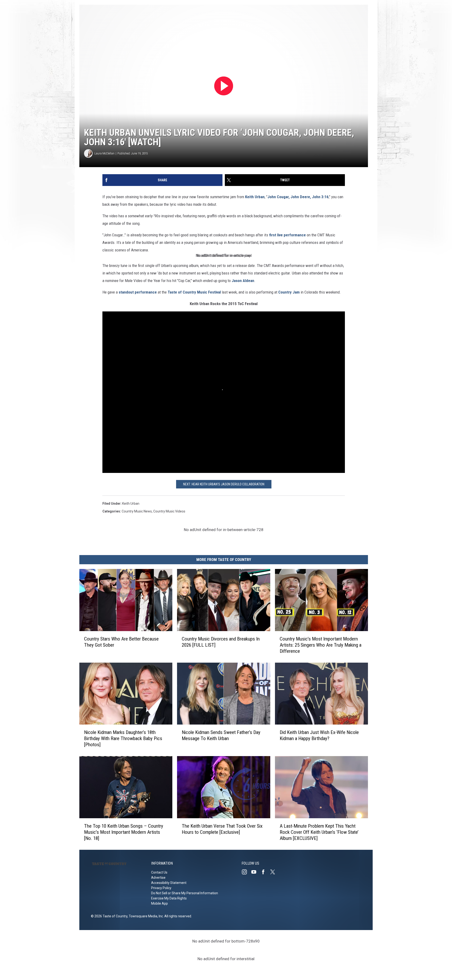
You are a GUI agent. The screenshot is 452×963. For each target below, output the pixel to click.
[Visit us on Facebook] (265, 872)
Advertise (158, 877)
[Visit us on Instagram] (246, 872)
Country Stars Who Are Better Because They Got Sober (121, 642)
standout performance (138, 292)
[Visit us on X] (274, 872)
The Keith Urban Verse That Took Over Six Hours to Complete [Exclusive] (222, 829)
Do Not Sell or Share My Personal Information (184, 893)
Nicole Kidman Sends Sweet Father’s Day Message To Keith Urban (221, 735)
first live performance (287, 235)
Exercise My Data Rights (169, 898)
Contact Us (159, 872)
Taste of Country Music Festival (194, 292)
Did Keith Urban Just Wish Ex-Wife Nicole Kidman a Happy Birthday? (319, 735)
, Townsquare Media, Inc (145, 916)
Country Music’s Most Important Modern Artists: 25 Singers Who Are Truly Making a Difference (320, 645)
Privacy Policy (161, 888)
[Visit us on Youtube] (255, 872)
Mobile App (159, 903)
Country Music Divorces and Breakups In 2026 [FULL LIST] (221, 642)
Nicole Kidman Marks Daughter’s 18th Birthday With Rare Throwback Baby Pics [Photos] (123, 738)
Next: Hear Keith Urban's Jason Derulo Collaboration (223, 484)
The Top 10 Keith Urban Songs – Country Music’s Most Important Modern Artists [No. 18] (123, 832)
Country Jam (289, 292)
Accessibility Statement (168, 883)
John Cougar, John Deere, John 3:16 (298, 196)
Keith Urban (255, 196)
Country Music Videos (169, 511)
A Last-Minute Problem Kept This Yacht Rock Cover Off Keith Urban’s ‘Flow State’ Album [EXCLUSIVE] (319, 832)
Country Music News (137, 511)
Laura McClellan (104, 153)
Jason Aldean (243, 280)
